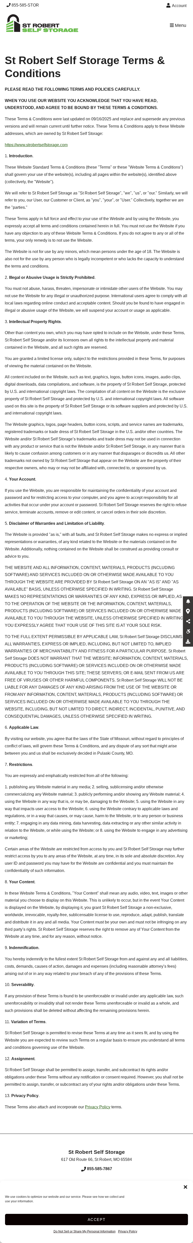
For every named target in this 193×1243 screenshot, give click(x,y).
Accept (97, 1219)
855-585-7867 (99, 1169)
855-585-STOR (25, 5)
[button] (185, 1186)
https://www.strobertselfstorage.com (36, 145)
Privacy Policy (127, 1231)
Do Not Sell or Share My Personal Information (85, 1231)
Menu (180, 25)
